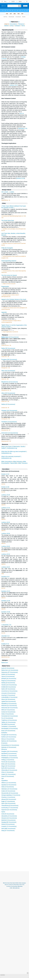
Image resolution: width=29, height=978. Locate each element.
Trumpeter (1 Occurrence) (8, 726)
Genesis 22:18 (20, 178)
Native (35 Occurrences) (8, 689)
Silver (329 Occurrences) (8, 803)
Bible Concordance (6, 461)
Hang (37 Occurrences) (8, 830)
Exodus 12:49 (5, 487)
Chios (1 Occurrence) (7, 772)
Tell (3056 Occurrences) (8, 724)
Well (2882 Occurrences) (8, 828)
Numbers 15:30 (5, 612)
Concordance (13, 24)
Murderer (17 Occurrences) (9, 755)
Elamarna (4, 749)
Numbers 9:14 (5, 576)
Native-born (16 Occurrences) (9, 670)
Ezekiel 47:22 (5, 644)
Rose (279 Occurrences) (8, 730)
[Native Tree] (2, 437)
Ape (2, 778)
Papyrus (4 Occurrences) (8, 680)
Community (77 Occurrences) (9, 807)
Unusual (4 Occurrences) (8, 693)
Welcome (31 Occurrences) (9, 705)
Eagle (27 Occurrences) (8, 801)
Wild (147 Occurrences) (8, 709)
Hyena (3, 811)
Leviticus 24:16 (5, 554)
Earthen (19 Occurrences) (8, 737)
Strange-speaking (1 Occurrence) (10, 795)
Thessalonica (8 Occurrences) (9, 805)
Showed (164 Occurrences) (9, 818)
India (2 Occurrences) (7, 714)
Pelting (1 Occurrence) (7, 759)
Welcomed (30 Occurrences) (9, 707)
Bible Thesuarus (22, 463)
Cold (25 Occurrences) (7, 814)
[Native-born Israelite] (27, 437)
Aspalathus (4, 780)
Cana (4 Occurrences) (7, 776)
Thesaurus (21, 24)
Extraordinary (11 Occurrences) (10, 745)
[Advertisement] (16, 861)
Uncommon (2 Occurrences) (9, 691)
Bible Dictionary (17, 461)
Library (12, 25)
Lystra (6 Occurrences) (7, 668)
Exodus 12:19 (5, 474)
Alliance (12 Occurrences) (8, 782)
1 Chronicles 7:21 (6, 624)
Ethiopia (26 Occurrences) (8, 678)
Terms (23, 25)
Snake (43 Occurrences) (8, 791)
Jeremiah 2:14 (5, 636)
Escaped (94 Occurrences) (8, 734)
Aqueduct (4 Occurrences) (8, 784)
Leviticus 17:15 (5, 507)
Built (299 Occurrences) (8, 768)
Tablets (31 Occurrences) (8, 722)
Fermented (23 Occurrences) (9, 716)
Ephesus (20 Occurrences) (8, 741)
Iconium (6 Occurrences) (8, 712)
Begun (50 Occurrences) (8, 766)
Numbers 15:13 (5, 591)
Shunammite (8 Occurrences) (9, 793)
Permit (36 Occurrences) (8, 762)
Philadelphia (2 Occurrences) (9, 757)
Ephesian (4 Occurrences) (8, 747)
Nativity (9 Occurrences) (8, 682)
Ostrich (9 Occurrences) (8, 674)
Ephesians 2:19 (22, 128)
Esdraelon (4, 732)
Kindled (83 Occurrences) (8, 687)
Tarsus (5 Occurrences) (8, 676)
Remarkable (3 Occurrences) (9, 728)
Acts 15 (21, 113)
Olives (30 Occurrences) (8, 699)
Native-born (4, 662)
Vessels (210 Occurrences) (9, 685)
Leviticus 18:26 (5, 522)
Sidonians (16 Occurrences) (9, 789)
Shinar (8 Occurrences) (7, 824)
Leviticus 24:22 (13, 85)
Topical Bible (13, 463)
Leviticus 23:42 (5, 546)
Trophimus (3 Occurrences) (9, 720)
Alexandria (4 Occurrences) (9, 816)
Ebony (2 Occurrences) (7, 739)
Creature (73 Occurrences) (8, 826)
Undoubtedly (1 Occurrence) (9, 697)
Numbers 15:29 (5, 600)
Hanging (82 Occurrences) (8, 822)
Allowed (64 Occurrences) (8, 799)
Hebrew (6, 25)
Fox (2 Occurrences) (7, 718)
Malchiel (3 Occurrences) (8, 820)
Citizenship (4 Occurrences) (9, 770)
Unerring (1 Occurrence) (8, 695)
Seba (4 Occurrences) (7, 786)
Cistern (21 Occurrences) (8, 774)
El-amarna (4, 743)
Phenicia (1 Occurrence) (8, 797)
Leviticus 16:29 (5, 495)
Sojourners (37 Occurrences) (9, 672)
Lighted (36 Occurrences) (8, 701)
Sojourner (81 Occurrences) (9, 809)
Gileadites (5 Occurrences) (8, 703)
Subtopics (17, 25)
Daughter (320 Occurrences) (9, 751)
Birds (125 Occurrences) (8, 764)
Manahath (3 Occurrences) (8, 753)
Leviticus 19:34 (5, 533)
